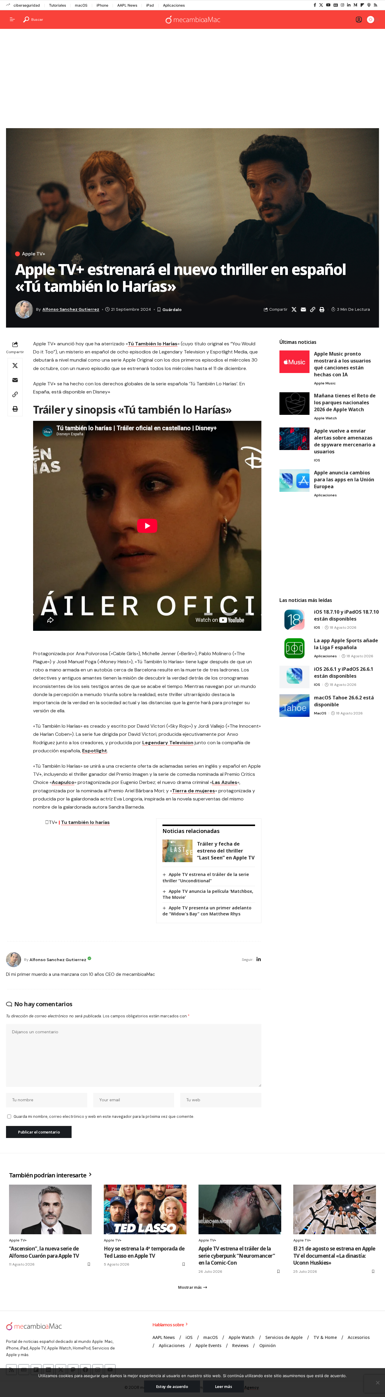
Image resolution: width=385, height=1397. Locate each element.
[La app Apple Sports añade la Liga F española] (294, 648)
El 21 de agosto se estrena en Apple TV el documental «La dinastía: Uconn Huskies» (334, 1255)
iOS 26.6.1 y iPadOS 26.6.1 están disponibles (343, 672)
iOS (317, 460)
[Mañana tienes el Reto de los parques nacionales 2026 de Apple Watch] (294, 403)
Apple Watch (325, 418)
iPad (150, 5)
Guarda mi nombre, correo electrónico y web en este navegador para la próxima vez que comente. (104, 1116)
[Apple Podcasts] (369, 5)
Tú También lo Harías (152, 344)
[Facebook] (315, 5)
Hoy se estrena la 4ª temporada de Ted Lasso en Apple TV (144, 1252)
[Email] (303, 309)
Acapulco (63, 782)
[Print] (322, 309)
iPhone (102, 5)
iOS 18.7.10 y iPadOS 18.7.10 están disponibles (346, 615)
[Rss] (375, 5)
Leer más (223, 1386)
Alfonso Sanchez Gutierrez (70, 309)
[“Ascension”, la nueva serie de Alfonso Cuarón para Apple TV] (50, 1209)
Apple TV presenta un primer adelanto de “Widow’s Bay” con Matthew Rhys (206, 911)
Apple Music (325, 383)
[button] (33, 19)
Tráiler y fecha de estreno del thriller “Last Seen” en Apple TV (225, 850)
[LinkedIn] (349, 5)
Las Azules (224, 782)
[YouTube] (328, 5)
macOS (81, 5)
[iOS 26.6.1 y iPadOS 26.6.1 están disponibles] (294, 677)
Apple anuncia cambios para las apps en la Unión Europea (344, 479)
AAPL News (127, 5)
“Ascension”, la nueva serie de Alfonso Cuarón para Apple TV (44, 1252)
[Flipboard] (362, 5)
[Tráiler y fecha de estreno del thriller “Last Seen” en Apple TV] (177, 851)
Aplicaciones (174, 5)
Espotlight (94, 751)
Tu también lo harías (85, 822)
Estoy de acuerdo (172, 1386)
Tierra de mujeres (193, 791)
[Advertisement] (192, 80)
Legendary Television (167, 742)
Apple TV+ (33, 253)
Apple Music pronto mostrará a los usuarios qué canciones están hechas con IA (342, 364)
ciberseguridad (27, 5)
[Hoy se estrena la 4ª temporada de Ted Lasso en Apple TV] (145, 1209)
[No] (377, 1383)
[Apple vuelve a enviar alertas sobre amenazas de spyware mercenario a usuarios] (294, 438)
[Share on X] (294, 309)
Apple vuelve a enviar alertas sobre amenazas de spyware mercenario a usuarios (344, 441)
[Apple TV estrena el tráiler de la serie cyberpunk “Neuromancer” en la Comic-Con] (240, 1209)
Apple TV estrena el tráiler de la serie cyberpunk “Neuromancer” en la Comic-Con (237, 1255)
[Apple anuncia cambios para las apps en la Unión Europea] (294, 480)
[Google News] (335, 5)
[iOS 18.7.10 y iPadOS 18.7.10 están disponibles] (294, 620)
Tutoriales (57, 5)
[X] (321, 5)
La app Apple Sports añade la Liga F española (346, 644)
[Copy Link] (312, 309)
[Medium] (355, 5)
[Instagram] (342, 5)
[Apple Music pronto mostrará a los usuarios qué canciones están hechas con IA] (294, 361)
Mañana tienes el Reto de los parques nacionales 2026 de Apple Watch (345, 402)
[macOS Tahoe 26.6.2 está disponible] (294, 705)
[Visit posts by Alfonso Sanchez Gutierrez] (13, 959)
